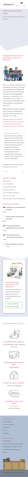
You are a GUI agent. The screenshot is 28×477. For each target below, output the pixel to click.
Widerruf (5, 452)
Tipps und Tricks (7, 196)
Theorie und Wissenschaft (10, 193)
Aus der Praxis (7, 184)
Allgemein (5, 181)
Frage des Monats (8, 190)
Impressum (6, 433)
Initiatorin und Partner (8, 424)
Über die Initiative (7, 421)
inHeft (18, 87)
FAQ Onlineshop (7, 441)
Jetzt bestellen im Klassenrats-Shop (13, 305)
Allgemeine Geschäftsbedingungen (12, 449)
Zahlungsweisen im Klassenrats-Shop (12, 446)
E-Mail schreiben (14, 406)
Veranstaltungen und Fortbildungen (13, 198)
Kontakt (5, 430)
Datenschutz (6, 427)
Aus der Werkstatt (8, 187)
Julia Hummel (9, 17)
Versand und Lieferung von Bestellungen (13, 444)
